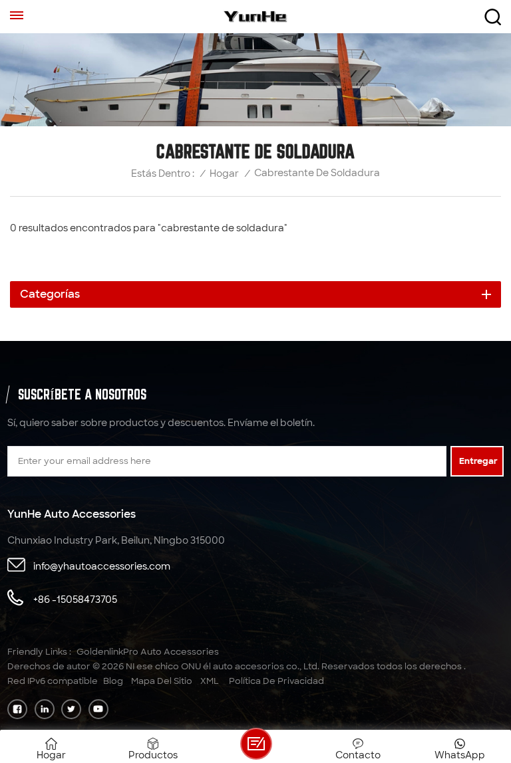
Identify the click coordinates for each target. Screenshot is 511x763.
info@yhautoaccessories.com (101, 566)
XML (209, 681)
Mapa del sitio (161, 681)
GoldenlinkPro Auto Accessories (148, 651)
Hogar (224, 174)
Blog (113, 681)
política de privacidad (276, 681)
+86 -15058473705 (75, 599)
